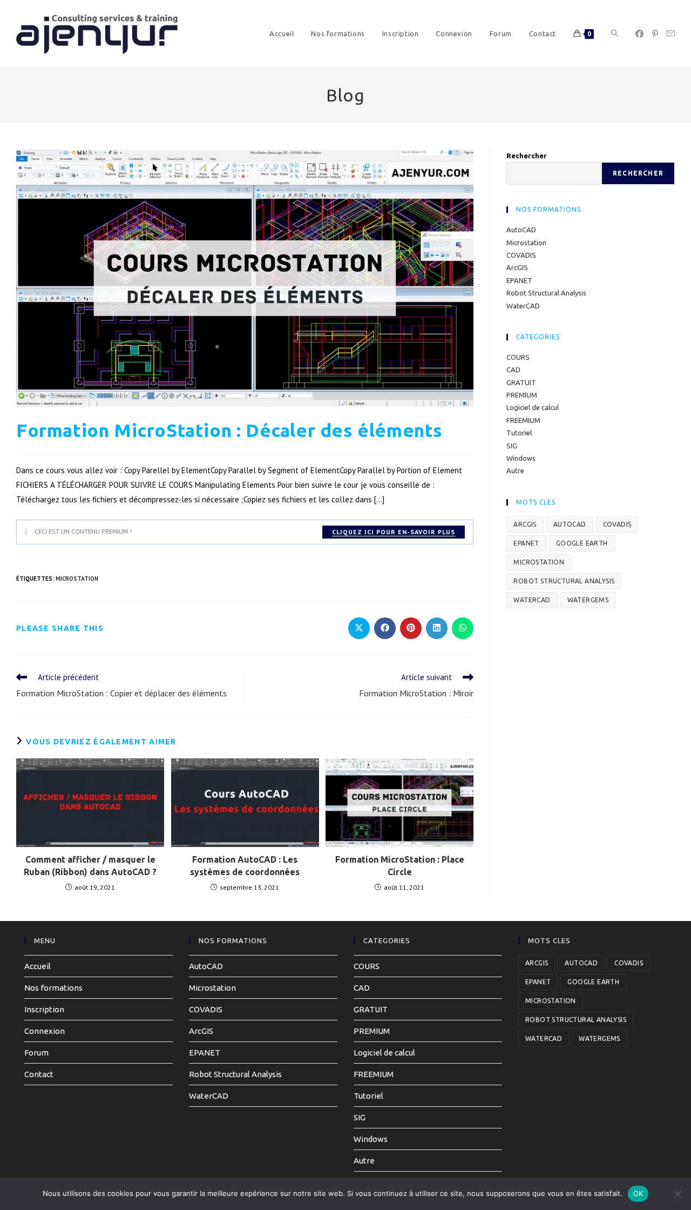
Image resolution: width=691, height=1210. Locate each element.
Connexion (44, 1031)
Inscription (44, 1009)
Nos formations (53, 987)
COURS (518, 357)
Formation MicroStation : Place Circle (399, 865)
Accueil (37, 966)
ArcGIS (517, 267)
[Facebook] (639, 34)
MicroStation (77, 578)
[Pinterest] (655, 34)
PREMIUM (521, 395)
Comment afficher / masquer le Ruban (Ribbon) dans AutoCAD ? (90, 865)
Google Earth (582, 543)
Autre (515, 470)
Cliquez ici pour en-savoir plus (393, 532)
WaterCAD (523, 306)
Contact (38, 1074)
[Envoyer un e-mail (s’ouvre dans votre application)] (670, 33)
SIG (511, 445)
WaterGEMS (588, 599)
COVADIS (521, 255)
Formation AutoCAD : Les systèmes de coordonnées (245, 865)
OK (638, 1193)
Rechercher (526, 155)
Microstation (526, 242)
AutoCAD (521, 229)
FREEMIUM (523, 420)
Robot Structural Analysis (546, 293)
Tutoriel (519, 432)
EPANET (519, 280)
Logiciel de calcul (532, 407)
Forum (36, 1052)
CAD (513, 369)
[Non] (677, 1193)
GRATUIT (521, 382)
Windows (521, 458)
